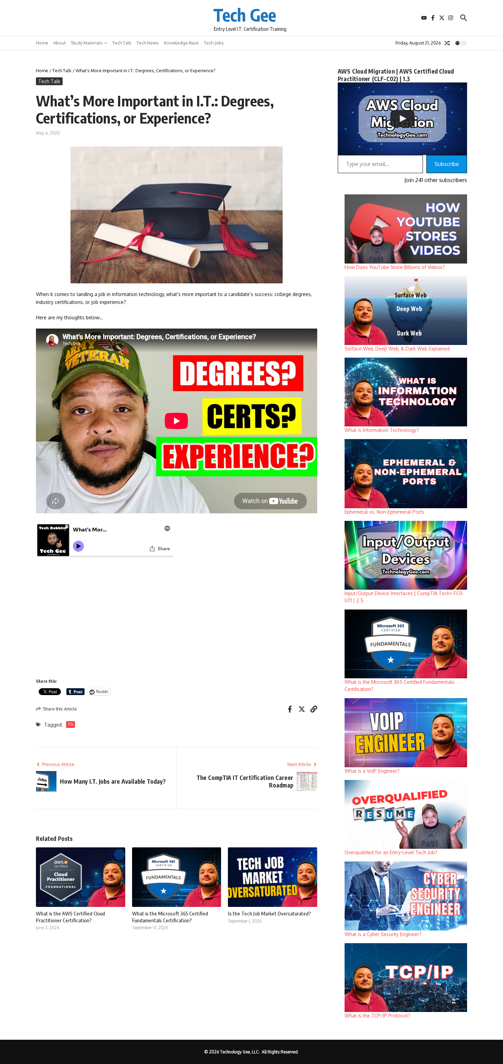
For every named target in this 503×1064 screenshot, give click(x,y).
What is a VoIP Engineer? (372, 771)
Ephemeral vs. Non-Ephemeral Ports (384, 512)
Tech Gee (244, 14)
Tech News (148, 43)
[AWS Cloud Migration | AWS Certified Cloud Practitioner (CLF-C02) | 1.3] (402, 118)
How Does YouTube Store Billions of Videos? (395, 267)
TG (70, 724)
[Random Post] (447, 43)
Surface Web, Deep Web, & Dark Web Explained (397, 348)
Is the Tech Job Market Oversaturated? (269, 913)
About (59, 43)
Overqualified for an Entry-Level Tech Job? (391, 852)
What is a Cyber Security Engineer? (383, 934)
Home (42, 43)
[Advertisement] (176, 622)
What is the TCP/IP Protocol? (377, 1015)
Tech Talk (121, 43)
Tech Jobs (214, 43)
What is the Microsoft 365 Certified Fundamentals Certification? (170, 916)
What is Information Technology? (382, 430)
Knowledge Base (181, 43)
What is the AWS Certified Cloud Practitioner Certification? (70, 916)
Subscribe (447, 164)
